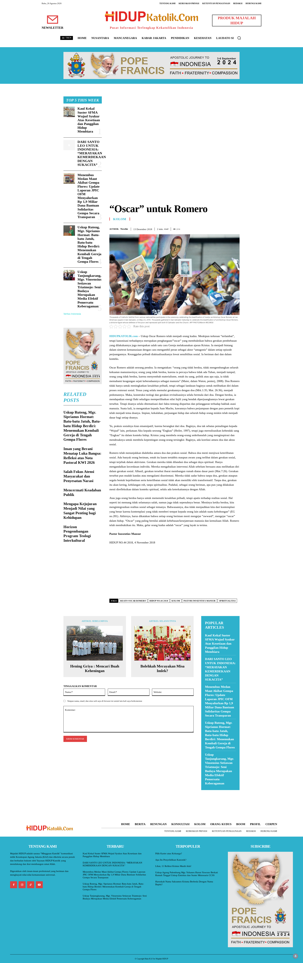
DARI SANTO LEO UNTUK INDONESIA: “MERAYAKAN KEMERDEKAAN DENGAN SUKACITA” (91, 153)
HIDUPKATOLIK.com (123, 336)
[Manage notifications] (295, 956)
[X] (222, 228)
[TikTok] (30, 884)
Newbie (124, 229)
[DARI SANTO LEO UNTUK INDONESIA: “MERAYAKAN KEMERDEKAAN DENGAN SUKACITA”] (69, 145)
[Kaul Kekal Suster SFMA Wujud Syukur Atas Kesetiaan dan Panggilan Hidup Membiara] (69, 112)
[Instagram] (22, 884)
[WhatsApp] (229, 228)
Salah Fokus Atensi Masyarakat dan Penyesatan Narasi (78, 476)
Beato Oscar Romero (133, 601)
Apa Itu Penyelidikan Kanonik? (170, 860)
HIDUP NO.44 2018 (158, 601)
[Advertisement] (174, 118)
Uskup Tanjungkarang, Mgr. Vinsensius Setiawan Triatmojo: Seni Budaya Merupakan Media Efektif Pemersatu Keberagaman (89, 289)
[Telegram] (236, 228)
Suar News (207, 792)
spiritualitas (227, 601)
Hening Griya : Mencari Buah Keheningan (94, 668)
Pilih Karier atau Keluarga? (168, 853)
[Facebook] (214, 228)
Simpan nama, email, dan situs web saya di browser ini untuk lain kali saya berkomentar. (104, 701)
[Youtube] (39, 884)
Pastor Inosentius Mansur (200, 601)
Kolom (119, 219)
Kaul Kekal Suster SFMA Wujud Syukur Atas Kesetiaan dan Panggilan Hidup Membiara (88, 120)
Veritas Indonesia (72, 313)
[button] (239, 38)
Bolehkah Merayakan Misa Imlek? (162, 668)
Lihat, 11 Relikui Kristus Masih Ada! (173, 866)
